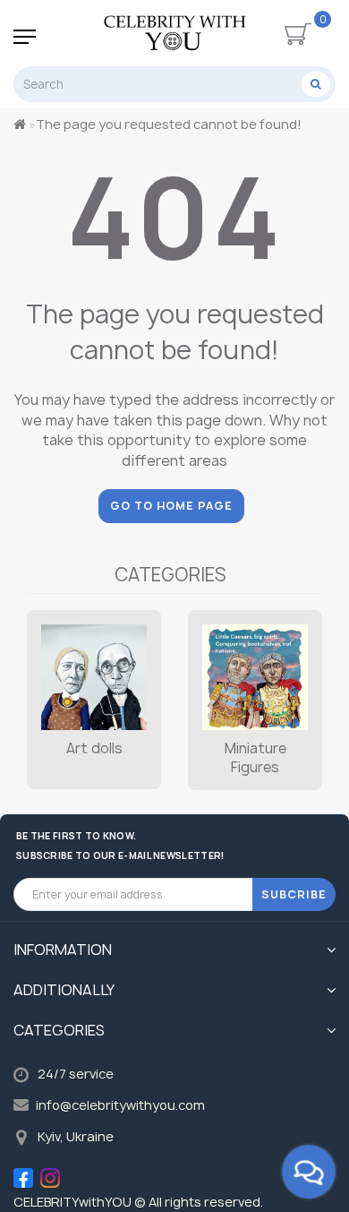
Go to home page (171, 505)
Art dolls (94, 748)
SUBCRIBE (294, 894)
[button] (297, 682)
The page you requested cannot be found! (169, 124)
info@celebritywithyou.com (120, 1104)
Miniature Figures (255, 758)
